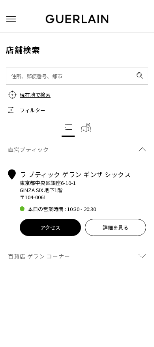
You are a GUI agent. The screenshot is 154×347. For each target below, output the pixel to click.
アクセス (50, 227)
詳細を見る (115, 227)
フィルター (32, 110)
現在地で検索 (35, 94)
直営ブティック (28, 149)
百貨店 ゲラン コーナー (39, 256)
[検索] (140, 75)
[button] (11, 19)
